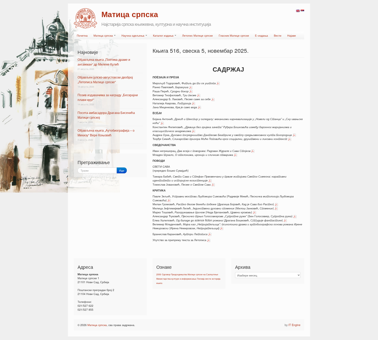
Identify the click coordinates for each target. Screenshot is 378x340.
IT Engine (294, 325)
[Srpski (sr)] (302, 10)
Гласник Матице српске (234, 35)
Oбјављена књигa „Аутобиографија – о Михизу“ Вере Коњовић (106, 132)
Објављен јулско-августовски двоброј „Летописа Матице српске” (105, 79)
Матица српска (104, 35)
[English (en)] (298, 10)
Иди (121, 170)
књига (159, 283)
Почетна (82, 35)
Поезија (201, 278)
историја (216, 278)
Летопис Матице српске (197, 35)
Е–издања (261, 35)
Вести (277, 35)
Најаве (291, 35)
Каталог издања (163, 35)
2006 (158, 274)
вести (208, 278)
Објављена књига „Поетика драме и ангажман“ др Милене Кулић (104, 62)
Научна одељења (133, 35)
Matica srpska (85, 18)
